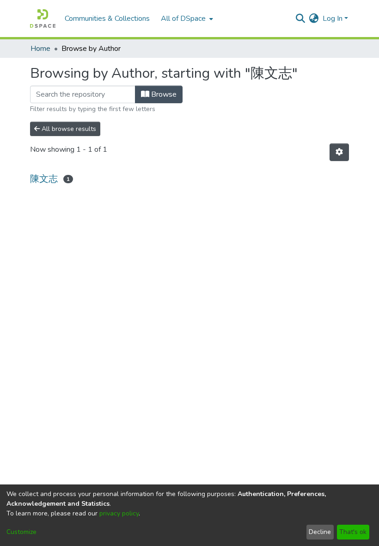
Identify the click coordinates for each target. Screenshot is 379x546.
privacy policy (119, 513)
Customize (21, 531)
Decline (320, 531)
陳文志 (44, 179)
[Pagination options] (339, 152)
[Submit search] (300, 18)
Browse (163, 94)
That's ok (353, 531)
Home (40, 48)
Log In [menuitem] (332, 18)
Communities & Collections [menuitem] (107, 18)
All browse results (68, 128)
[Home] (42, 18)
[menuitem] (186, 18)
